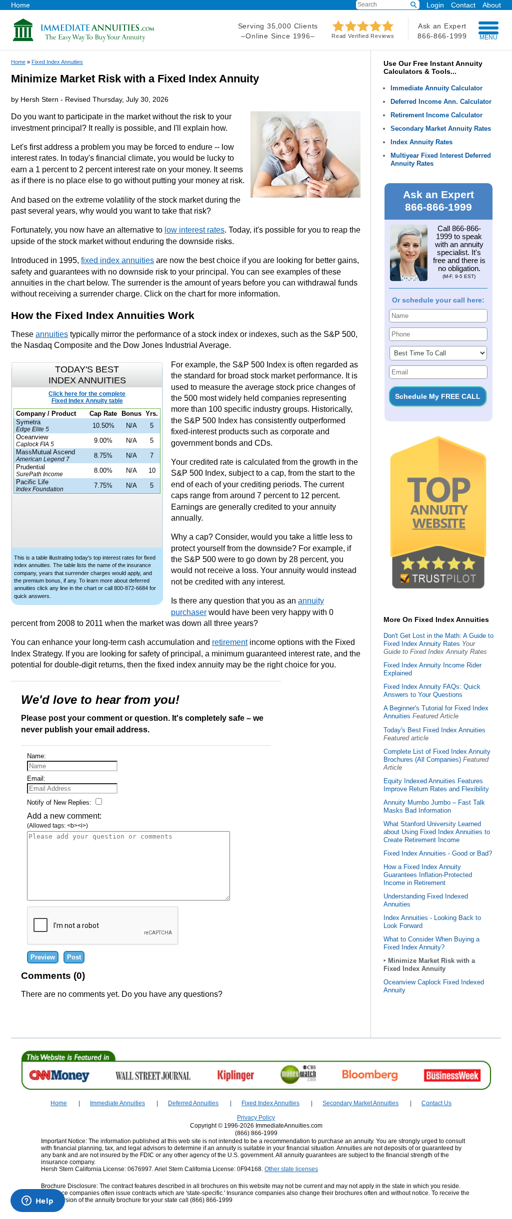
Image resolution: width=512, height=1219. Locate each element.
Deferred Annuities (193, 1103)
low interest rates (194, 230)
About (491, 4)
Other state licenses (291, 1169)
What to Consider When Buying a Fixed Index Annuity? (432, 943)
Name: (36, 756)
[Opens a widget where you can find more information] (37, 1201)
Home (20, 4)
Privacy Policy (256, 1117)
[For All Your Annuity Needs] (84, 39)
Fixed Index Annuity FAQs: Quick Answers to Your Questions (432, 690)
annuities (52, 334)
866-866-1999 (442, 36)
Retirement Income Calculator (436, 115)
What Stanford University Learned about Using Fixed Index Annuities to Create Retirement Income (437, 832)
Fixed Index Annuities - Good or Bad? (438, 853)
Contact (463, 4)
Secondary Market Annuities (360, 1103)
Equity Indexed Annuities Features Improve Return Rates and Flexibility (436, 785)
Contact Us (437, 1103)
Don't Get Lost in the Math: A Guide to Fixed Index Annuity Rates (439, 639)
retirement (230, 642)
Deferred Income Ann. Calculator (441, 101)
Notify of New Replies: (60, 802)
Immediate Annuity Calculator (436, 88)
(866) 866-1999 (256, 1133)
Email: (36, 778)
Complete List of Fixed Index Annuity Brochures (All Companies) (437, 755)
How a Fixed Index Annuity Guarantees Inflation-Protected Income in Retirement (428, 875)
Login (435, 4)
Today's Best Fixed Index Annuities (435, 730)
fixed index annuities (117, 260)
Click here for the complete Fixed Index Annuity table (87, 397)
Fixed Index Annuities (57, 62)
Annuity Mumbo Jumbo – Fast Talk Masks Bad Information (434, 806)
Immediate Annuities (117, 1103)
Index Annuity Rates (421, 142)
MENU (489, 37)
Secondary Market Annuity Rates (440, 128)
